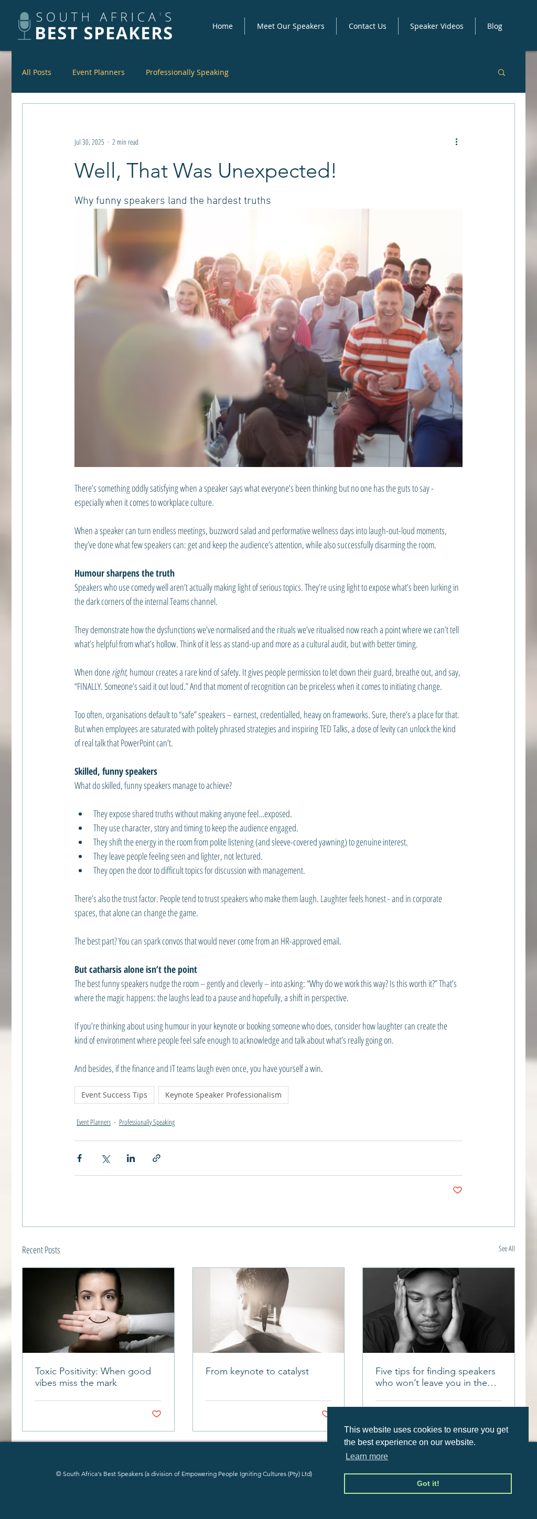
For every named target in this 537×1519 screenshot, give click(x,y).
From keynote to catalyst (257, 1371)
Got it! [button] (428, 1483)
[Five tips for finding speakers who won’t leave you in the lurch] (438, 1310)
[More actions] (456, 141)
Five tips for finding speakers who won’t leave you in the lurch (435, 1376)
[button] (290, 26)
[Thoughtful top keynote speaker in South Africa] (269, 1310)
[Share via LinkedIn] (131, 1158)
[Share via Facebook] (79, 1158)
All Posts (36, 72)
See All (507, 1248)
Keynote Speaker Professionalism (223, 1095)
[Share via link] (157, 1158)
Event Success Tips (114, 1095)
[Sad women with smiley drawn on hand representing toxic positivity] (98, 1310)
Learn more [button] (367, 1456)
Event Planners (98, 72)
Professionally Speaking (187, 72)
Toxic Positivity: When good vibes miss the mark (93, 1376)
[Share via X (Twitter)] (105, 1158)
